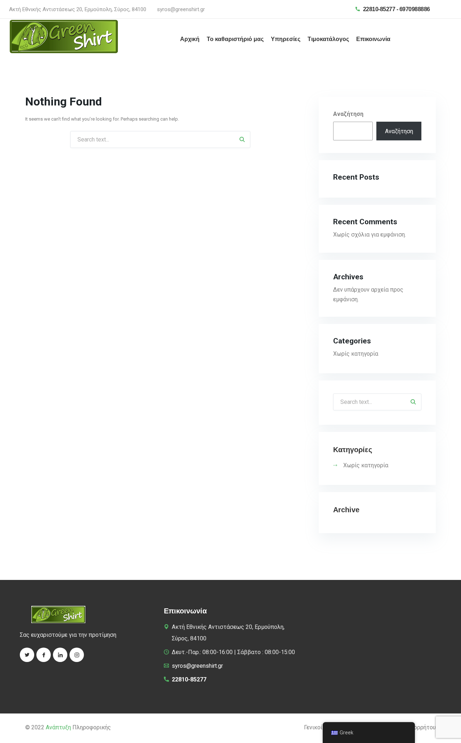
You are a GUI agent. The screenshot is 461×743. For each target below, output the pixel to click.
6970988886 (414, 9)
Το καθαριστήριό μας (235, 39)
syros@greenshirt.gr (181, 9)
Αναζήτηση (348, 114)
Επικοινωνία (373, 39)
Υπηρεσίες (285, 39)
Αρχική (190, 39)
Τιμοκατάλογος (328, 39)
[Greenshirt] (63, 36)
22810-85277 (379, 9)
